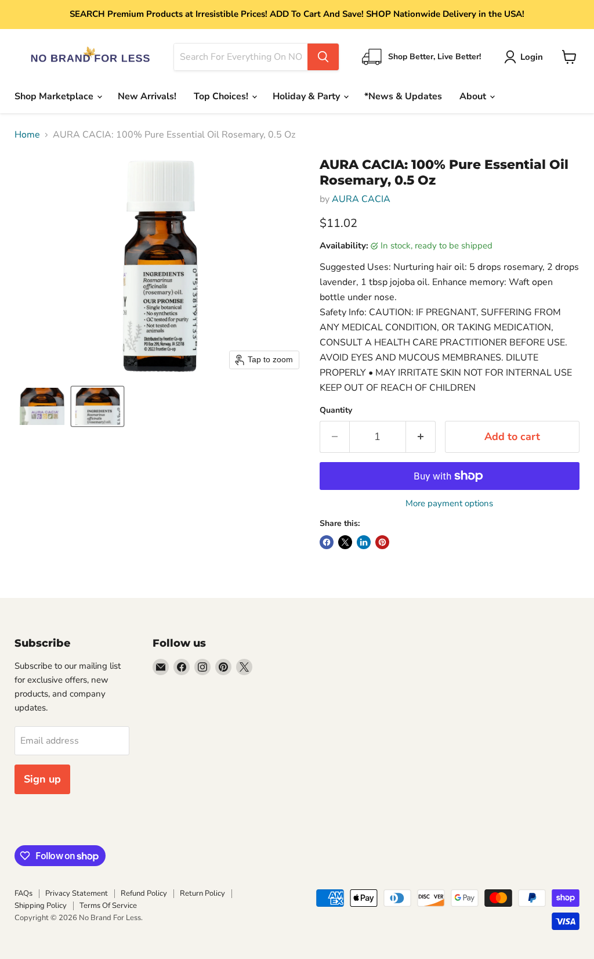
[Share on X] (345, 542)
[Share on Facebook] (327, 542)
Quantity (336, 410)
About (473, 96)
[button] (526, 57)
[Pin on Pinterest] (382, 542)
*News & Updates (403, 96)
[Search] (323, 57)
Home (27, 134)
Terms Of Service (108, 905)
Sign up (42, 779)
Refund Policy (144, 893)
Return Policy (202, 893)
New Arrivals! (147, 96)
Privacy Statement (76, 893)
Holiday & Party (307, 96)
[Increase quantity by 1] (421, 437)
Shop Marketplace (55, 96)
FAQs (23, 893)
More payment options (449, 504)
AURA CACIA (361, 199)
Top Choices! (222, 96)
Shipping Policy (41, 905)
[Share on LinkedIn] (364, 542)
